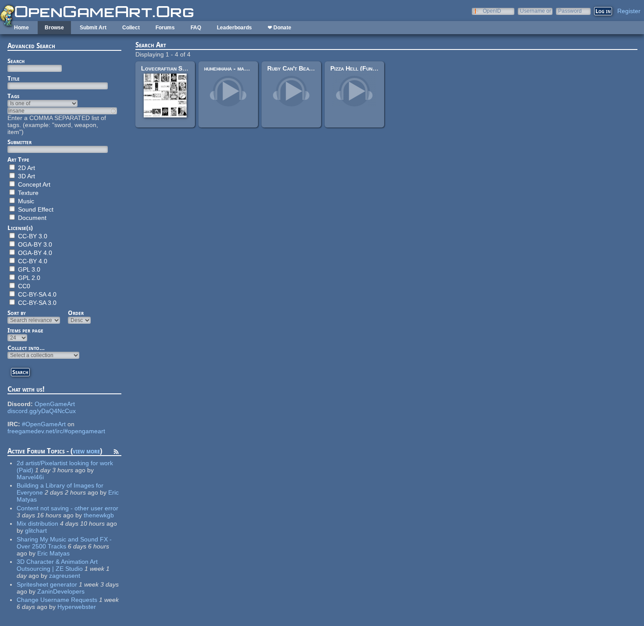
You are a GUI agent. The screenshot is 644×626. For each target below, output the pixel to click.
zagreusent (64, 575)
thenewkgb (99, 515)
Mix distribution (37, 523)
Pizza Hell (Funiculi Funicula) (370, 68)
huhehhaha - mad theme (234, 68)
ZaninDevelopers (61, 591)
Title (13, 78)
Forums (165, 28)
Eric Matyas (53, 553)
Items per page (25, 330)
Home (21, 28)
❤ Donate (279, 28)
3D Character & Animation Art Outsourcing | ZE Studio (57, 565)
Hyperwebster (76, 606)
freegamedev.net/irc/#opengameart (56, 431)
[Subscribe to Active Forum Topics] (116, 452)
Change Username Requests (57, 599)
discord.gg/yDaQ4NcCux (41, 410)
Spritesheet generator (47, 584)
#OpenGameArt (44, 424)
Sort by (16, 312)
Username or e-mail (535, 11)
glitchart (36, 530)
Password (570, 11)
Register (628, 10)
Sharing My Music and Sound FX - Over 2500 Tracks (64, 543)
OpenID (492, 11)
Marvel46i (30, 477)
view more (86, 451)
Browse (54, 28)
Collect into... (26, 347)
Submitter (19, 141)
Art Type (18, 159)
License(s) (20, 227)
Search (16, 60)
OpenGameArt (55, 403)
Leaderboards (234, 28)
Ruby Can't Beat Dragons (302, 68)
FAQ (196, 28)
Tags (13, 95)
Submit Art (93, 28)
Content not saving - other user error (67, 508)
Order (76, 312)
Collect (131, 28)
